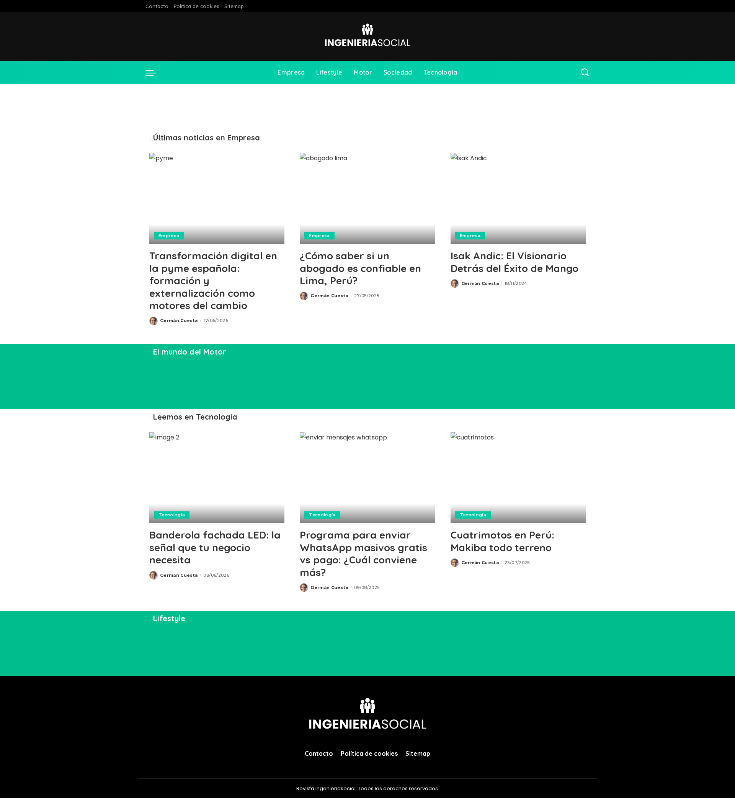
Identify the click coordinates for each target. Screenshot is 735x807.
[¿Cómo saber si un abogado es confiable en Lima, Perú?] (367, 198)
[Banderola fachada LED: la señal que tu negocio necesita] (216, 478)
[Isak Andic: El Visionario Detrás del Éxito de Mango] (518, 198)
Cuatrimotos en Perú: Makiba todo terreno (502, 541)
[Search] (585, 72)
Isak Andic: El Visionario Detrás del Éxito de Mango (514, 262)
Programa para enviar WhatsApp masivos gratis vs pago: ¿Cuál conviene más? (363, 554)
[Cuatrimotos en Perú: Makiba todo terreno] (518, 478)
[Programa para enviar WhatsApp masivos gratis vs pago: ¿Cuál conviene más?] (367, 478)
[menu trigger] (154, 72)
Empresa (168, 235)
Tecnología (171, 514)
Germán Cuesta (179, 320)
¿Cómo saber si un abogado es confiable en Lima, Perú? (360, 268)
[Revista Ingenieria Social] (367, 37)
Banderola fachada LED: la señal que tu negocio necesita (215, 547)
